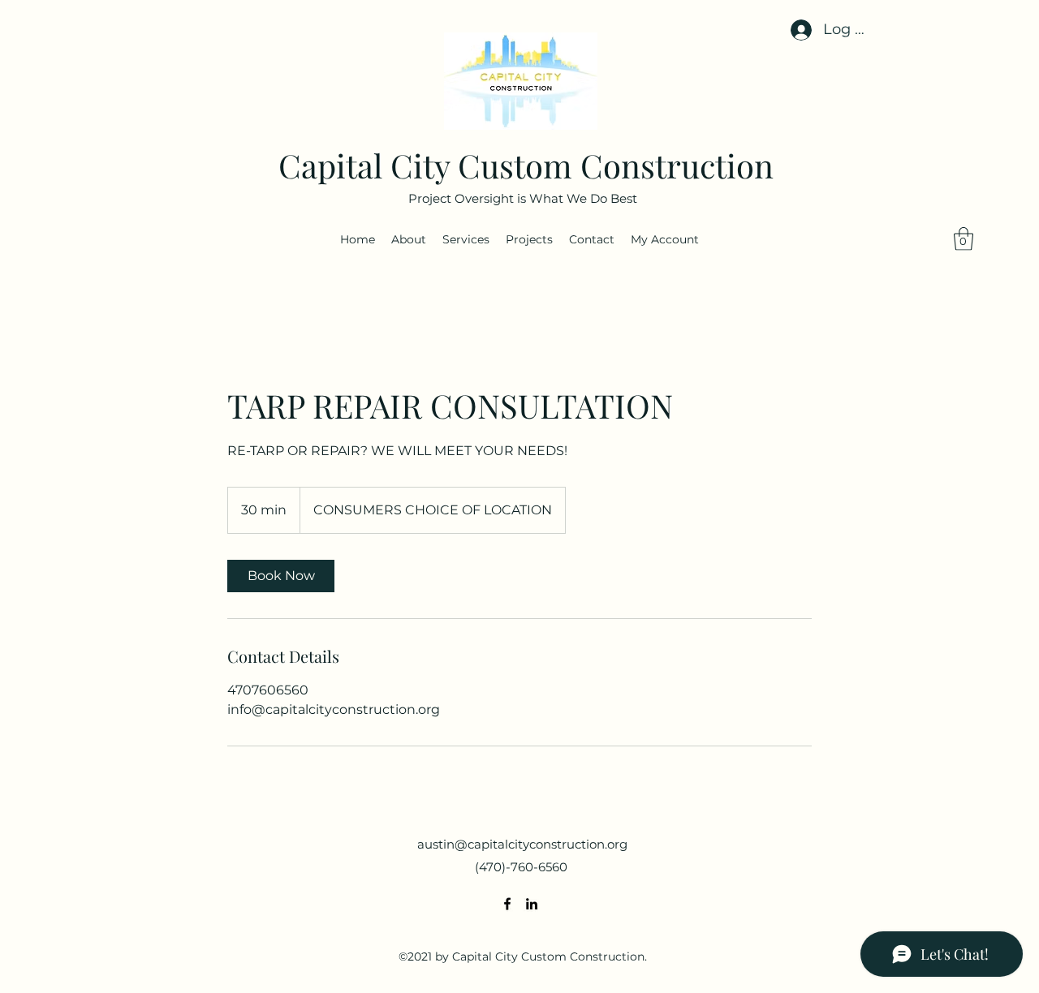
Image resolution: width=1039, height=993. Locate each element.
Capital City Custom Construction (526, 165)
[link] (280, 576)
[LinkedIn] (532, 904)
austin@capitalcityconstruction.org (522, 844)
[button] (963, 239)
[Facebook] (507, 904)
